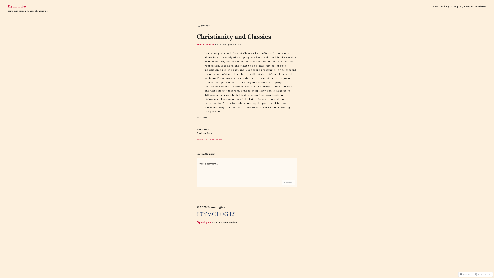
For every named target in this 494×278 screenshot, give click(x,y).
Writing (454, 6)
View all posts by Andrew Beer (210, 139)
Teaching (444, 6)
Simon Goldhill (205, 44)
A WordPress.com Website (225, 222)
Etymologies (17, 6)
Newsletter (480, 6)
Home (434, 6)
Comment (288, 182)
